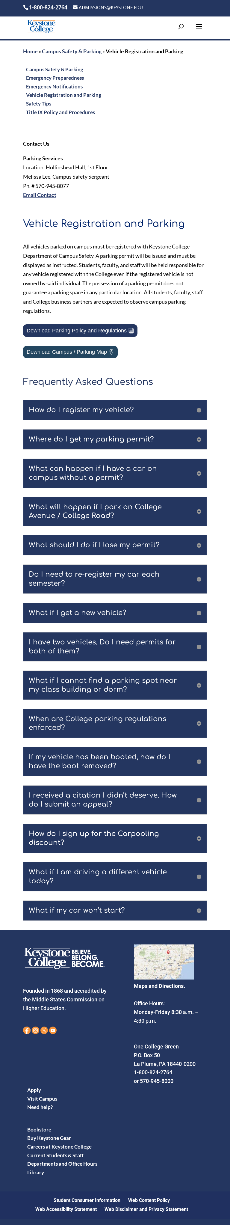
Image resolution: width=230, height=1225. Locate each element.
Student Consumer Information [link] (87, 1200)
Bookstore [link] (39, 1129)
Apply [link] (34, 1090)
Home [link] (30, 51)
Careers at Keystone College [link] (59, 1146)
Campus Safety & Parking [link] (72, 51)
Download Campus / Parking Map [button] (67, 352)
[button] (199, 30)
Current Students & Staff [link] (55, 1155)
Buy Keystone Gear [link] (49, 1138)
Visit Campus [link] (42, 1099)
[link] (41, 26)
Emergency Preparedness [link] (55, 78)
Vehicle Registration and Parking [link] (63, 95)
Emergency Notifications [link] (54, 86)
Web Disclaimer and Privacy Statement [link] (146, 1209)
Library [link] (35, 1172)
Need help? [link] (40, 1107)
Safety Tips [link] (38, 103)
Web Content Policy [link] (149, 1200)
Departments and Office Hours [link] (62, 1164)
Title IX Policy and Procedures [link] (60, 112)
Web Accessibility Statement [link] (66, 1209)
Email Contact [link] (39, 195)
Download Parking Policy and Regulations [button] (77, 331)
